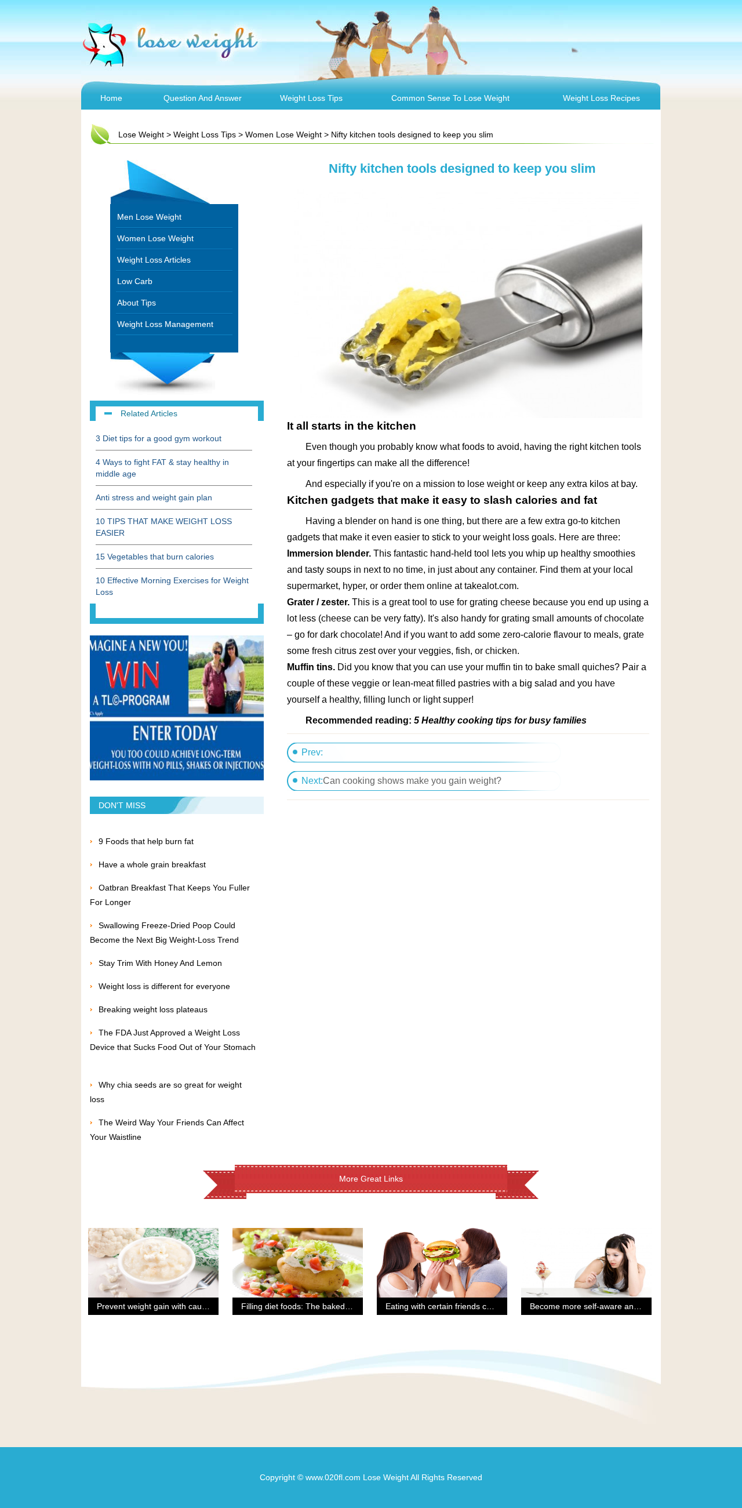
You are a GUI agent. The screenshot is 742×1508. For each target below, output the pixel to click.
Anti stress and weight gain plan (154, 497)
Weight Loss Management (165, 324)
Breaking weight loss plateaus (153, 1009)
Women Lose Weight (283, 134)
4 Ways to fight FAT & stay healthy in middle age (162, 467)
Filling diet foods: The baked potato (305, 1306)
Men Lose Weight (149, 216)
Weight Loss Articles (154, 259)
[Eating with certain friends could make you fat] (442, 1235)
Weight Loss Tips (311, 98)
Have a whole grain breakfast (152, 864)
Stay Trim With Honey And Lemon (160, 963)
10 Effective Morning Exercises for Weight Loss (172, 586)
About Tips (136, 302)
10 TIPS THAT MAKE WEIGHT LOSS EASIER (164, 527)
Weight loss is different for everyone (164, 986)
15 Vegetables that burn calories (155, 556)
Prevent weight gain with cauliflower (162, 1306)
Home (111, 98)
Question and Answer (202, 98)
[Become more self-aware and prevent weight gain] (586, 1235)
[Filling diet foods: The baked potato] (297, 1235)
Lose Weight (141, 134)
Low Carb (134, 281)
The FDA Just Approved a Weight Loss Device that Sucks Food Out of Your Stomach (173, 1047)
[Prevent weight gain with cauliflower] (153, 1235)
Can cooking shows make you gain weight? (412, 781)
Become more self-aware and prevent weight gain (621, 1306)
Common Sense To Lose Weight (450, 98)
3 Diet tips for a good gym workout (158, 438)
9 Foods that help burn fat (146, 841)
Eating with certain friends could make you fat (468, 1306)
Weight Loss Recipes (601, 98)
